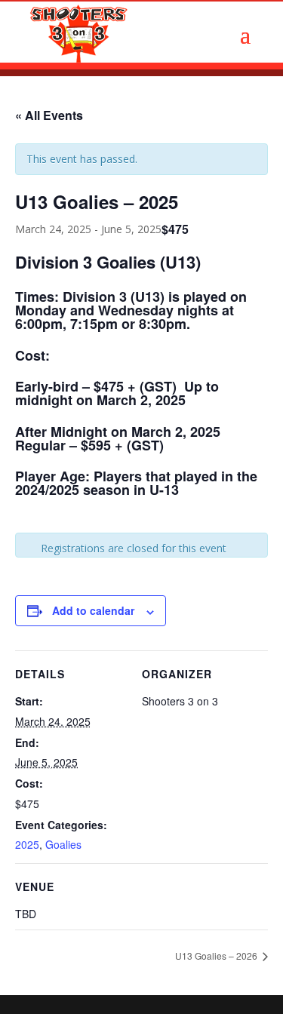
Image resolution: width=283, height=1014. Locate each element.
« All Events (49, 115)
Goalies (63, 844)
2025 (27, 844)
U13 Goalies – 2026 (217, 955)
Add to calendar (93, 610)
